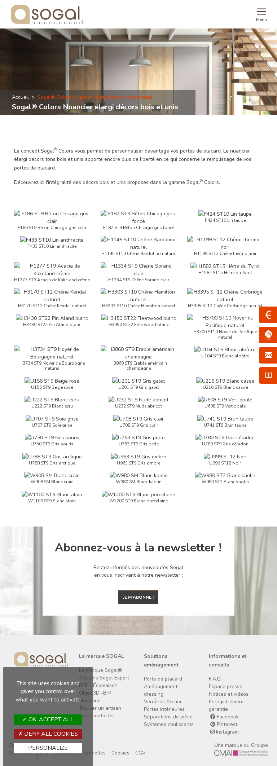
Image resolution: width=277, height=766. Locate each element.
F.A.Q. (215, 678)
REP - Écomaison (98, 685)
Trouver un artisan (100, 708)
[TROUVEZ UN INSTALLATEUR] (268, 335)
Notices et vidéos (229, 694)
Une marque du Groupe (241, 745)
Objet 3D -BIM (95, 693)
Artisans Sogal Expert (104, 677)
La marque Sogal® (100, 670)
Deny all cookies (50, 734)
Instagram (227, 731)
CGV (140, 752)
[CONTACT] (268, 355)
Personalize (48, 748)
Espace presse (225, 686)
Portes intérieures (164, 709)
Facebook (227, 716)
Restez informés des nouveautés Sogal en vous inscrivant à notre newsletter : (138, 571)
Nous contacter (96, 715)
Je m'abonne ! (138, 597)
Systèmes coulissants (169, 724)
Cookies (120, 752)
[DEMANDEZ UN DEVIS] (268, 315)
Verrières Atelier (163, 701)
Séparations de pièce (168, 716)
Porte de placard (163, 678)
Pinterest (226, 724)
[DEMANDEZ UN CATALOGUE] (268, 375)
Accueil (20, 97)
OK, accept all (50, 719)
